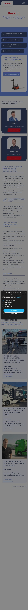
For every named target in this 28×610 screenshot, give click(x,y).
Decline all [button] (14, 313)
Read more (19, 297)
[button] (14, 317)
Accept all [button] (14, 310)
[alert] (14, 305)
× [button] (25, 292)
